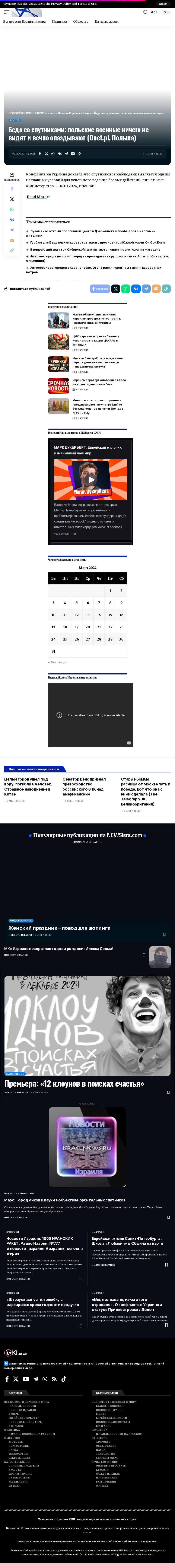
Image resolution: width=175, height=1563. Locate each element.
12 (77, 615)
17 (53, 627)
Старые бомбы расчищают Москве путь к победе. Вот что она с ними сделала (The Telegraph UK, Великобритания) (145, 791)
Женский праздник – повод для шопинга (59, 927)
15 (110, 615)
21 (99, 627)
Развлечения (15, 1074)
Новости (12, 1231)
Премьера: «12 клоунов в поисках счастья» (74, 1083)
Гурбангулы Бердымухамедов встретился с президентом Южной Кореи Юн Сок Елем (97, 242)
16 (121, 615)
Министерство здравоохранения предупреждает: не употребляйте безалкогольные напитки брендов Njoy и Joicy (98, 406)
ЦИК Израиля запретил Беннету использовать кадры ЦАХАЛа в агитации (96, 340)
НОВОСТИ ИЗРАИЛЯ (87, 842)
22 (110, 627)
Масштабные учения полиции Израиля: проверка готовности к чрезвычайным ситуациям (97, 318)
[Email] (73, 153)
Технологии (25, 1193)
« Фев (52, 662)
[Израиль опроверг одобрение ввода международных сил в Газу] (58, 386)
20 (88, 627)
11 (65, 615)
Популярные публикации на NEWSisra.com (87, 834)
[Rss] (54, 1379)
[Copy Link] (79, 153)
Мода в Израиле (21, 920)
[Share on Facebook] (40, 153)
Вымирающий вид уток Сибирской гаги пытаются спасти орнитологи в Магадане (95, 249)
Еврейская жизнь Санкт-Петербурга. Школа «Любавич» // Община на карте (127, 1241)
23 (122, 627)
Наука (8, 1193)
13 (88, 615)
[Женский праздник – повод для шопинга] (87, 895)
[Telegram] (35, 1379)
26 (77, 639)
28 (99, 639)
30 (121, 639)
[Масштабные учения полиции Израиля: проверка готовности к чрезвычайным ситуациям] (58, 320)
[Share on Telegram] (66, 153)
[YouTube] (26, 1379)
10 (53, 615)
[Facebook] (7, 1379)
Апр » (63, 662)
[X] (16, 1379)
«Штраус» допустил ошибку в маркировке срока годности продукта (42, 1302)
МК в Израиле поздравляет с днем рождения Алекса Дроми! (58, 948)
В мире (15, 120)
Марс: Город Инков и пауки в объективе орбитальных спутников (64, 1200)
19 (77, 627)
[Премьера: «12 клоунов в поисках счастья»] (87, 1026)
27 (88, 639)
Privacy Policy (61, 3)
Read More (37, 197)
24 (53, 639)
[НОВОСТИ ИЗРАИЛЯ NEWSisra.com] (27, 12)
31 (53, 651)
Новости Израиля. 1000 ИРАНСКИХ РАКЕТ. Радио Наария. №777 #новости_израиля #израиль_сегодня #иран (44, 1246)
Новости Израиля (20, 935)
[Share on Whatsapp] (53, 153)
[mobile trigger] (8, 12)
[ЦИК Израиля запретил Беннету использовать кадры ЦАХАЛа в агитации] (58, 342)
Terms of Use (86, 3)
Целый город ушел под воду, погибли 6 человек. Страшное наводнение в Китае (28, 786)
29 (110, 639)
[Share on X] (46, 153)
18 (65, 627)
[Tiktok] (63, 1379)
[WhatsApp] (44, 1379)
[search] (145, 12)
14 (99, 615)
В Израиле (82, 328)
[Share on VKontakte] (60, 153)
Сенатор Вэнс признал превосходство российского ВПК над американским (84, 786)
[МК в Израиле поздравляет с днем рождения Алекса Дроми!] (160, 957)
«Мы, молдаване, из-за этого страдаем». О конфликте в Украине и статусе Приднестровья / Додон (127, 1304)
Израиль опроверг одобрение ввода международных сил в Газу (99, 382)
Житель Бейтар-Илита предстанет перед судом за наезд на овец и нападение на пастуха (98, 362)
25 (65, 639)
